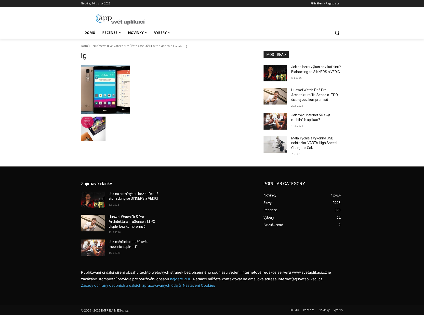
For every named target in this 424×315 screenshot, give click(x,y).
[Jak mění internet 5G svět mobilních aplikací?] (275, 121)
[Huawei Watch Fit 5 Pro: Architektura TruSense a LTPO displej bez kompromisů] (275, 96)
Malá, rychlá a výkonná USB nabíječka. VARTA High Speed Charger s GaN (314, 143)
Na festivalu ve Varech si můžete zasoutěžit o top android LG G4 (137, 46)
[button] (337, 33)
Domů (85, 46)
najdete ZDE (180, 279)
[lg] (166, 89)
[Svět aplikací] (120, 19)
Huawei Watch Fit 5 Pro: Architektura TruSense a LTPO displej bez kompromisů (314, 95)
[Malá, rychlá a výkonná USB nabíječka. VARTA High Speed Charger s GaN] (275, 144)
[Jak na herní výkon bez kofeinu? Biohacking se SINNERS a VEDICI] (275, 73)
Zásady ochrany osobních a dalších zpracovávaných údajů (131, 285)
